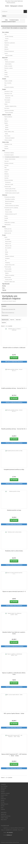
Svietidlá (6, 218)
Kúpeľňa (6, 40)
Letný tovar (6, 176)
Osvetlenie (6, 44)
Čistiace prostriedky (9, 112)
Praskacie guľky (7, 186)
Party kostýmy (7, 135)
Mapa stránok (4, 819)
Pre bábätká (7, 239)
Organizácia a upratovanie (9, 42)
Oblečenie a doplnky (6, 114)
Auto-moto (6, 161)
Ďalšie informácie (5, 315)
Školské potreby (7, 266)
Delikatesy (6, 173)
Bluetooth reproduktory (9, 201)
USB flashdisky (7, 224)
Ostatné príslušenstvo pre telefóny (12, 205)
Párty (5, 167)
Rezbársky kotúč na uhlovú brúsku (14, 551)
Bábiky (6, 254)
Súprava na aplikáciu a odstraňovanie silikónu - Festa (14, 673)
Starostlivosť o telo (8, 93)
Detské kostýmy (7, 277)
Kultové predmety (7, 271)
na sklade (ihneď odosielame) (8, 309)
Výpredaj (4, 290)
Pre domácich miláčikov (9, 152)
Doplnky (6, 123)
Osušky (6, 74)
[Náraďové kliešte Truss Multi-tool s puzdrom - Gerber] (14, 621)
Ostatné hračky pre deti (9, 264)
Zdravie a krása (5, 142)
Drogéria (4, 89)
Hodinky (6, 125)
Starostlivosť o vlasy (8, 91)
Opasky (6, 127)
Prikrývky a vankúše (8, 68)
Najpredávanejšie (6, 283)
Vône (5, 34)
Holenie (5, 104)
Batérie (5, 220)
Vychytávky (6, 169)
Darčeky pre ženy (7, 228)
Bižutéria (7, 129)
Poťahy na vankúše (8, 66)
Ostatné (6, 171)
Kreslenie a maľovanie (9, 256)
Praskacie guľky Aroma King (10, 190)
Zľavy (3, 288)
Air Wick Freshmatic (9, 36)
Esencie (6, 38)
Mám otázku (7, 0)
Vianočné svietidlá (8, 55)
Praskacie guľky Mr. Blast (10, 188)
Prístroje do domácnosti (9, 51)
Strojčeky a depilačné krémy (10, 106)
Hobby (3, 150)
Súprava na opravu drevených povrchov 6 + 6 (14, 591)
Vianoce (6, 53)
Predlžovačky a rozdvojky (9, 222)
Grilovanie (6, 165)
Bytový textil (4, 57)
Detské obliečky (8, 63)
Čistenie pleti (7, 97)
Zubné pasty (7, 102)
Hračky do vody (8, 245)
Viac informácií (10, 832)
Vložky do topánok (8, 140)
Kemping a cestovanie (8, 163)
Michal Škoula (16, 842)
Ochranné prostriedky (8, 180)
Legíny (5, 118)
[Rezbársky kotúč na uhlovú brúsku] (14, 540)
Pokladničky (7, 262)
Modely (6, 252)
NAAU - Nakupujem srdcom (14, 6)
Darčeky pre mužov (8, 230)
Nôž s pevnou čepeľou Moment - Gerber (14, 713)
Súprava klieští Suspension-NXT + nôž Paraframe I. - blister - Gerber (14, 755)
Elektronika (4, 195)
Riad (5, 85)
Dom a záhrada (5, 32)
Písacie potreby (8, 269)
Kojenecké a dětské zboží (9, 281)
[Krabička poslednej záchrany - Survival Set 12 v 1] (14, 377)
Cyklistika (6, 178)
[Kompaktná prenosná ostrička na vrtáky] (14, 458)
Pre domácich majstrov (9, 154)
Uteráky (6, 72)
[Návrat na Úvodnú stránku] (2, 20)
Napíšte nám (20, 0)
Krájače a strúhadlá (8, 80)
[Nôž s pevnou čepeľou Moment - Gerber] (14, 702)
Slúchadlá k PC (8, 209)
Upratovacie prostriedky (9, 110)
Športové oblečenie (8, 116)
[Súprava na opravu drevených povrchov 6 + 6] (14, 580)
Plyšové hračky (8, 241)
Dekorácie (6, 49)
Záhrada (6, 47)
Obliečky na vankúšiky (9, 275)
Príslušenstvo (8, 182)
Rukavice (6, 121)
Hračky (5, 237)
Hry (6, 260)
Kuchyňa (4, 78)
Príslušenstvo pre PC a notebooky (11, 207)
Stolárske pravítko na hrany (14, 510)
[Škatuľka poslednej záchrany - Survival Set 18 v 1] (14, 418)
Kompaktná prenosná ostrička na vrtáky (14, 469)
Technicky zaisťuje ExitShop (6, 842)
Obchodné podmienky (11, 2)
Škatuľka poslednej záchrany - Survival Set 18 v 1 (14, 429)
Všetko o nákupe (4, 817)
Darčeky (4, 226)
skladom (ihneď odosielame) (8, 312)
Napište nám (3, 814)
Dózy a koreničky (7, 83)
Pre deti (4, 235)
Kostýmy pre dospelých (9, 137)
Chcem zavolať (14, 0)
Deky (5, 70)
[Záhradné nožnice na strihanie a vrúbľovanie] (14, 336)
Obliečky (6, 59)
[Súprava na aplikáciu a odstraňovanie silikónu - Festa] (14, 661)
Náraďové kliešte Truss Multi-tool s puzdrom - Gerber (14, 633)
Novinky (4, 285)
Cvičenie (6, 146)
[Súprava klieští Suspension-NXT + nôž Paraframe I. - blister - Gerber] (14, 743)
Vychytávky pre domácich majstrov (12, 156)
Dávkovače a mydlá (9, 184)
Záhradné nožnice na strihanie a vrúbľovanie (14, 347)
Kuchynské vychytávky (9, 87)
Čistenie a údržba (8, 211)
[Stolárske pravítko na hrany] (14, 499)
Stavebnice (7, 258)
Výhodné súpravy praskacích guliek (12, 192)
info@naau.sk (9, 835)
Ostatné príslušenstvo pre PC (11, 214)
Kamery (6, 216)
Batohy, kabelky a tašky (9, 131)
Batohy (6, 133)
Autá (6, 249)
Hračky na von (8, 243)
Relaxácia (6, 148)
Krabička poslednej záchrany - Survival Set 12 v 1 (14, 388)
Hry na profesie (8, 247)
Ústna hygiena (7, 99)
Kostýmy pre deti (8, 279)
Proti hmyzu (6, 108)
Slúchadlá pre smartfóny (10, 199)
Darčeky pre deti (7, 233)
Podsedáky (6, 76)
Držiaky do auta (8, 203)
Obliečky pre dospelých (9, 61)
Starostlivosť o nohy (9, 95)
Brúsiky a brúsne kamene (10, 159)
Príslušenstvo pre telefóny (9, 197)
